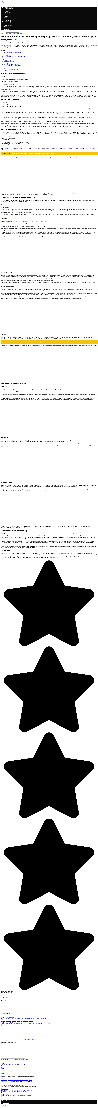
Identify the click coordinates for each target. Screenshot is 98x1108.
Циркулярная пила (10, 15)
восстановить (33, 396)
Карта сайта (6, 1103)
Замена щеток (6, 66)
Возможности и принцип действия (12, 52)
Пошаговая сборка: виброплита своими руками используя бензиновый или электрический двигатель (25, 1023)
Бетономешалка (10, 24)
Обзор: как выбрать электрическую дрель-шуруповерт (14, 1074)
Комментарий (4, 1010)
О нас (4, 1101)
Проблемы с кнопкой (8, 68)
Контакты (5, 1100)
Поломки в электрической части (11, 64)
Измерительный (7, 21)
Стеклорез (8, 20)
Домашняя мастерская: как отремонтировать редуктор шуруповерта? (17, 1090)
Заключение (6, 70)
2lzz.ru (2, 2)
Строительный (7, 22)
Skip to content (4, 1)
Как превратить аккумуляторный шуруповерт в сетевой (14, 1059)
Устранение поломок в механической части (14, 56)
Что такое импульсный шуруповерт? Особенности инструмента (16, 1080)
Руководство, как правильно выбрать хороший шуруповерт (15, 1069)
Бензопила (8, 19)
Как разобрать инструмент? (10, 55)
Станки (5, 26)
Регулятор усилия (7, 60)
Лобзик (8, 12)
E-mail (2, 997)
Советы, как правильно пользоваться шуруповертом (13, 1085)
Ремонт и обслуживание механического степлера (13, 1040)
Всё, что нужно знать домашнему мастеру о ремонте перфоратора (17, 1021)
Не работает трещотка (8, 61)
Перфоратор (9, 10)
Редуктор (5, 63)
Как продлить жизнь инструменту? (12, 69)
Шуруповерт (9, 8)
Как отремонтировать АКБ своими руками (13, 65)
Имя (2, 995)
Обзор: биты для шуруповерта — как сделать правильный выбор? (17, 1095)
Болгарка (8, 16)
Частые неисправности (9, 54)
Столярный (6, 29)
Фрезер (8, 13)
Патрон (5, 57)
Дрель (7, 11)
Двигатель (6, 59)
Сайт (2, 1000)
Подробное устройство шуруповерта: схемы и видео (13, 1064)
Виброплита (9, 25)
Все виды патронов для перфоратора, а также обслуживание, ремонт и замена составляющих (23, 1018)
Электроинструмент (8, 7)
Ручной (5, 17)
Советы (5, 28)
